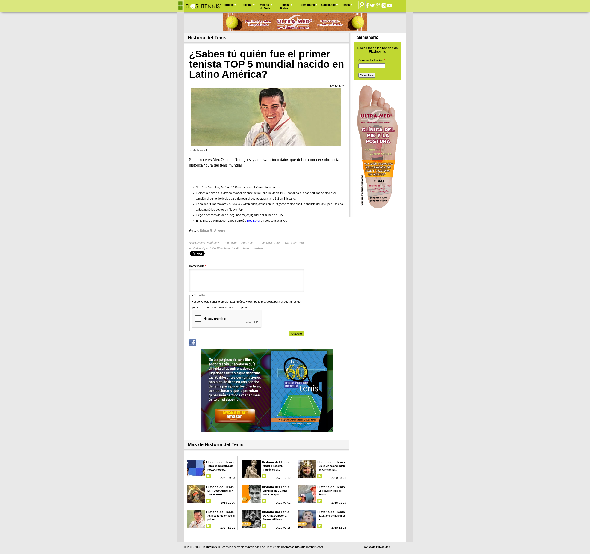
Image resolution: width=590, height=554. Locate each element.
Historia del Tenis (220, 462)
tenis (246, 248)
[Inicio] (203, 6)
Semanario (308, 4)
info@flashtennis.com (309, 547)
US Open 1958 (294, 242)
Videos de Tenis (265, 6)
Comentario (197, 266)
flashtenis (260, 248)
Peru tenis (247, 242)
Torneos (228, 4)
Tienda (345, 4)
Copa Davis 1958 (269, 242)
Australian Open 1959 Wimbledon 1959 (214, 248)
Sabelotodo (328, 4)
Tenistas (246, 4)
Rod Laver (230, 242)
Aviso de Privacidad (377, 547)
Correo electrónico (371, 60)
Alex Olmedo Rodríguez (204, 242)
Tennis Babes (284, 6)
